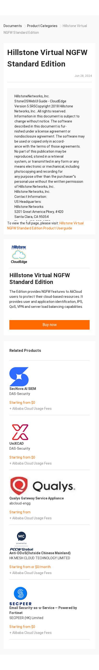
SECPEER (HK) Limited (26, 618)
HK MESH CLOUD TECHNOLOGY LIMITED (39, 558)
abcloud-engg (20, 503)
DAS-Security (19, 394)
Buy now (50, 324)
